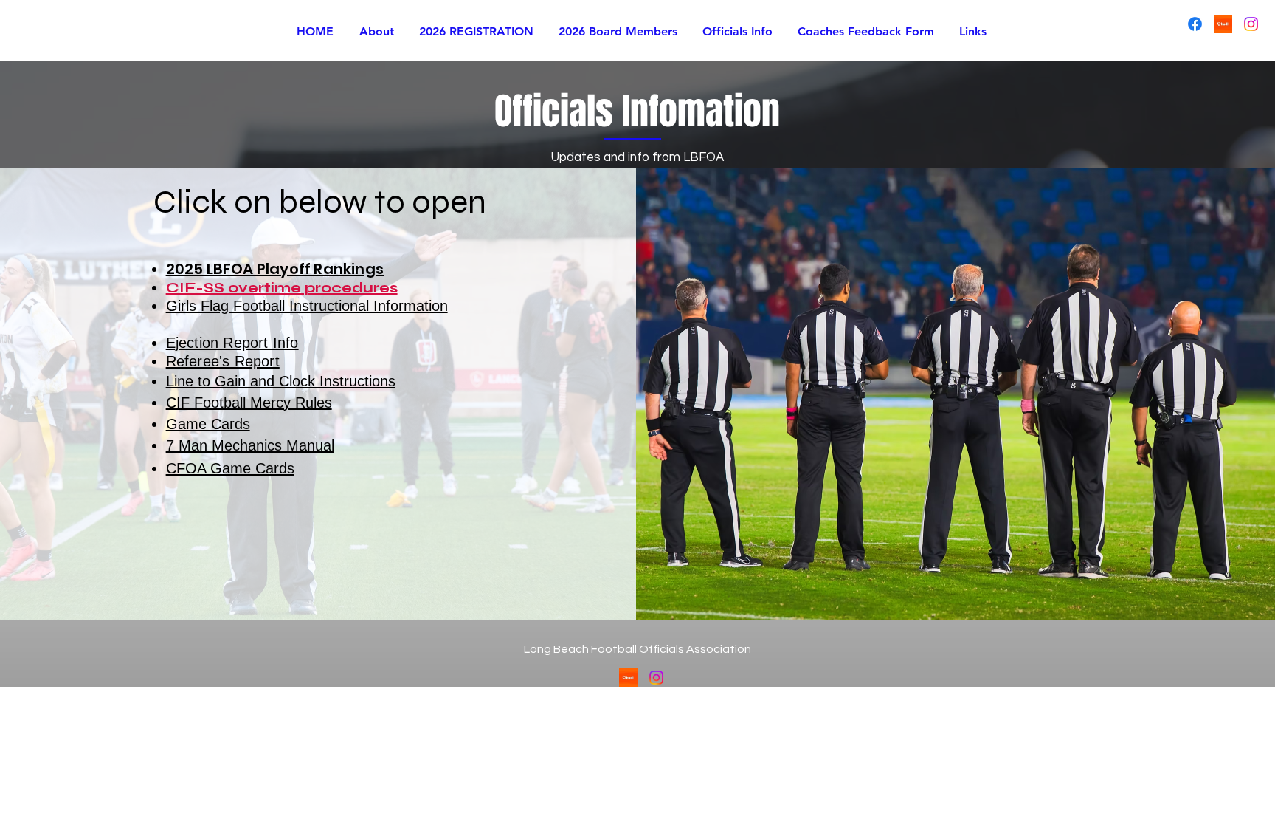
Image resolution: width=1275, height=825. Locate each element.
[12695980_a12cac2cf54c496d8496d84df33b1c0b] (1223, 24)
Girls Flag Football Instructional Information (307, 306)
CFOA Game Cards (230, 468)
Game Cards (208, 424)
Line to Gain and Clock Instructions (280, 381)
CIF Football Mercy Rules (249, 402)
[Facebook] (1195, 24)
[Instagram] (1251, 24)
